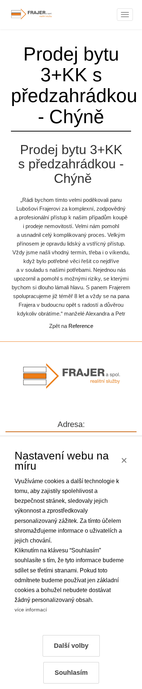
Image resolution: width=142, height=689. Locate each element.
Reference (80, 326)
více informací (31, 609)
